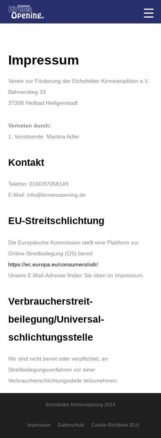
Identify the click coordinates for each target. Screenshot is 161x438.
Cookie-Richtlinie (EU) (115, 425)
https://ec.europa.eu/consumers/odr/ (53, 264)
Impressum (39, 425)
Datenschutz (71, 425)
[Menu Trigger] (148, 12)
